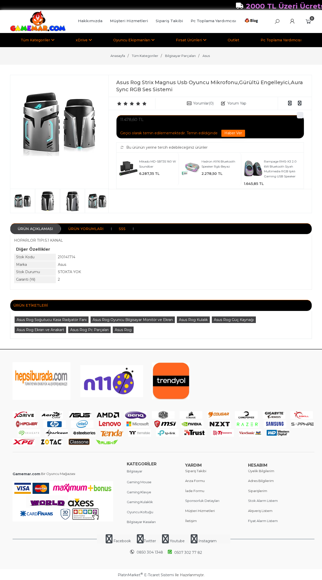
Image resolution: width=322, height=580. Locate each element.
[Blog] (252, 21)
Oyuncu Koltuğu (140, 512)
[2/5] (122, 104)
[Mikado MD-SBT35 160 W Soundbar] (128, 169)
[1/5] (119, 104)
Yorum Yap (236, 103)
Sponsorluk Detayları (202, 501)
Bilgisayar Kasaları (141, 522)
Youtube (177, 541)
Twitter (150, 541)
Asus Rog (123, 330)
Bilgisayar (134, 471)
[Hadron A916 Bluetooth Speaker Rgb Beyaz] (190, 169)
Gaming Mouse (139, 482)
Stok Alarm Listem (263, 501)
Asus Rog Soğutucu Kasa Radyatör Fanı (52, 319)
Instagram (207, 541)
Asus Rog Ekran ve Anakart (40, 330)
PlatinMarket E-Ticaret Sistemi (146, 575)
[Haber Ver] (233, 133)
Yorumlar (203, 103)
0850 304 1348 (150, 552)
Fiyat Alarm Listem (263, 521)
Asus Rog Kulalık (193, 319)
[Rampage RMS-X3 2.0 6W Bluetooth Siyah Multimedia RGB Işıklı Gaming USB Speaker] (253, 169)
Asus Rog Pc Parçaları (89, 330)
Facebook (122, 541)
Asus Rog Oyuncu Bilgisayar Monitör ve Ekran (133, 319)
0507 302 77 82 (188, 552)
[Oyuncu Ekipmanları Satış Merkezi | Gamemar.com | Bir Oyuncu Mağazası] (38, 30)
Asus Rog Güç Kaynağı (234, 319)
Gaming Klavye (139, 492)
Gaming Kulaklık (140, 502)
